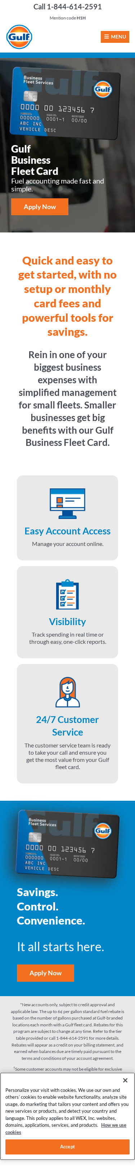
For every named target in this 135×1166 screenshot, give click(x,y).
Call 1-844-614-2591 (67, 6)
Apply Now (40, 207)
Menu (118, 36)
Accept (67, 1146)
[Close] (125, 1080)
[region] (67, 1116)
